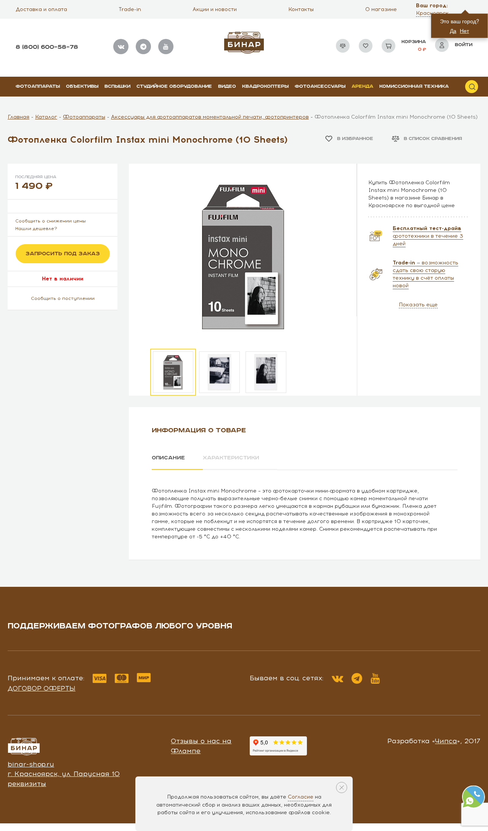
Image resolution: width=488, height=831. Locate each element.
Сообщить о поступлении (63, 298)
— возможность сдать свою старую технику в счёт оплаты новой (425, 274)
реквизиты (27, 783)
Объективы (82, 86)
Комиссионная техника (414, 86)
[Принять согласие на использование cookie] (341, 787)
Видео (227, 86)
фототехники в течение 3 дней (428, 236)
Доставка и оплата (41, 9)
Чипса (446, 741)
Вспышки (117, 86)
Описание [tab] (168, 458)
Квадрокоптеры (265, 86)
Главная (18, 117)
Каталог (46, 117)
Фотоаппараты (38, 86)
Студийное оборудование (174, 86)
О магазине (381, 9)
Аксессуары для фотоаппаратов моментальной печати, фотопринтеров (210, 117)
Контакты (301, 9)
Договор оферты (41, 688)
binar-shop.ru (31, 764)
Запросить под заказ (63, 254)
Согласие (300, 797)
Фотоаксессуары (320, 86)
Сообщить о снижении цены (50, 221)
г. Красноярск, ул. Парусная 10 (64, 774)
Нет (464, 30)
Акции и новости (215, 9)
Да (453, 30)
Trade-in (130, 9)
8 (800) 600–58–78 (47, 47)
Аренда (362, 86)
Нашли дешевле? (36, 228)
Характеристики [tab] (231, 458)
